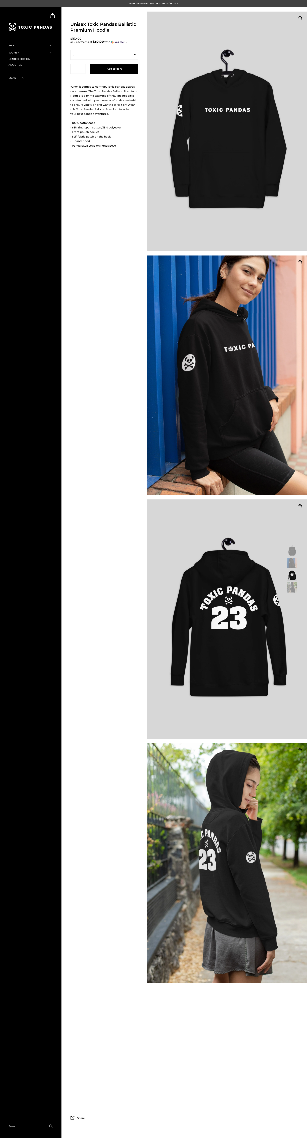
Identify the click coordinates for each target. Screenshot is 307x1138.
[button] (104, 42)
